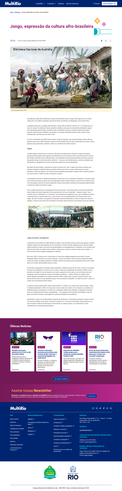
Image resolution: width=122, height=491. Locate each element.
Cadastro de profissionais (62, 443)
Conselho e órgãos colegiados (63, 426)
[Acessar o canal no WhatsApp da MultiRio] (107, 408)
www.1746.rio (88, 455)
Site (11, 415)
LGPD (56, 446)
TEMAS (30, 434)
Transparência (59, 415)
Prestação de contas (60, 433)
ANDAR (30, 419)
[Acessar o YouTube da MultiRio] (93, 408)
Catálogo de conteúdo (17, 428)
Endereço (83, 415)
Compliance (57, 422)
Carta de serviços (59, 419)
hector (30, 428)
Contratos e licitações (61, 439)
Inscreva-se (91, 396)
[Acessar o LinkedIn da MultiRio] (111, 408)
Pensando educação (16, 445)
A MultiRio (39, 4)
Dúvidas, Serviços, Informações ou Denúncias (92, 447)
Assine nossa (31, 390)
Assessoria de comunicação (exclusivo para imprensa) (95, 436)
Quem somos (14, 419)
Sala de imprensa (15, 425)
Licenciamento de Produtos (15, 449)
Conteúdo (50, 4)
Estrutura (13, 422)
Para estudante (15, 435)
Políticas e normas (60, 429)
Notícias (61, 4)
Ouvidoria (83, 426)
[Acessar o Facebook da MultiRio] (104, 408)
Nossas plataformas (35, 415)
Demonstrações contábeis (62, 436)
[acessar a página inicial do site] (13, 4)
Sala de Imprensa (72, 4)
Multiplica (31, 431)
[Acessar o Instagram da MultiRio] (97, 408)
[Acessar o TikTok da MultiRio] (100, 408)
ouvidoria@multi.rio (86, 430)
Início (11, 12)
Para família (14, 438)
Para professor (14, 432)
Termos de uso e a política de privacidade (63, 450)
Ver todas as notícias (61, 379)
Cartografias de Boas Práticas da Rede (38, 423)
